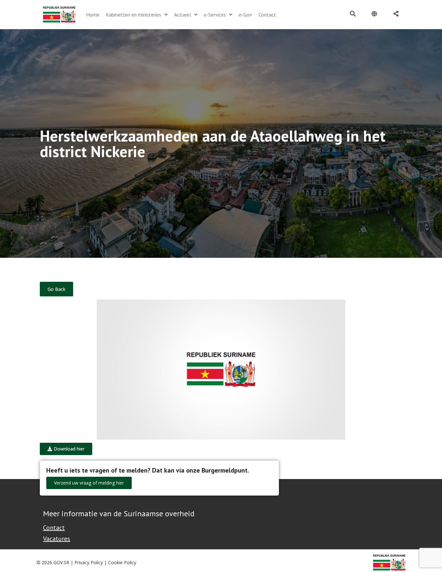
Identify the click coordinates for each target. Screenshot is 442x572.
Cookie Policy (122, 562)
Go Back (56, 289)
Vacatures (56, 538)
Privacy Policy (88, 562)
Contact (54, 527)
